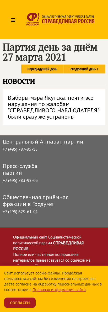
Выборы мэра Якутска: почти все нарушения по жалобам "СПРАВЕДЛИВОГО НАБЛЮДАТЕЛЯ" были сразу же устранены (53, 107)
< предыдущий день (42, 68)
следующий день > (85, 68)
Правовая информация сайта (59, 289)
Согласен (20, 302)
